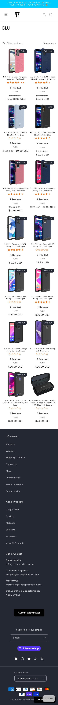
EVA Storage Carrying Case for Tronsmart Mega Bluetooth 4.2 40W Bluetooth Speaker (42, 402)
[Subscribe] (44, 637)
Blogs (8, 471)
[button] (6, 14)
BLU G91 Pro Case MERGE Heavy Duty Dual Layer (15, 297)
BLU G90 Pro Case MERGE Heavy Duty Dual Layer (42, 297)
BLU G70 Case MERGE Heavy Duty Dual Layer (42, 349)
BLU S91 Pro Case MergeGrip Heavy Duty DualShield (42, 189)
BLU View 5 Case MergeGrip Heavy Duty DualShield (15, 78)
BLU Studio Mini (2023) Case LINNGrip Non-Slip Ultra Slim (42, 78)
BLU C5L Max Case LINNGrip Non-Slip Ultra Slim (42, 134)
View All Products (15, 543)
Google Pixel (12, 509)
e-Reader (11, 536)
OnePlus (10, 516)
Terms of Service (14, 484)
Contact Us (12, 464)
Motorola (10, 523)
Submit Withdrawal (29, 612)
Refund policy (13, 491)
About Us (10, 444)
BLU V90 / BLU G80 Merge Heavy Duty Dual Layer (15, 349)
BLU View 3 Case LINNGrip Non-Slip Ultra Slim (15, 134)
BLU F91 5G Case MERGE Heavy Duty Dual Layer (15, 245)
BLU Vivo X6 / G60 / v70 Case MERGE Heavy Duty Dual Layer (15, 402)
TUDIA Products (23, 699)
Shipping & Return (15, 457)
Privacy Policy (13, 477)
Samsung (10, 529)
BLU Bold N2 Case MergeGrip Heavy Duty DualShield (15, 189)
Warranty (11, 451)
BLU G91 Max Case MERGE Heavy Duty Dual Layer (42, 245)
